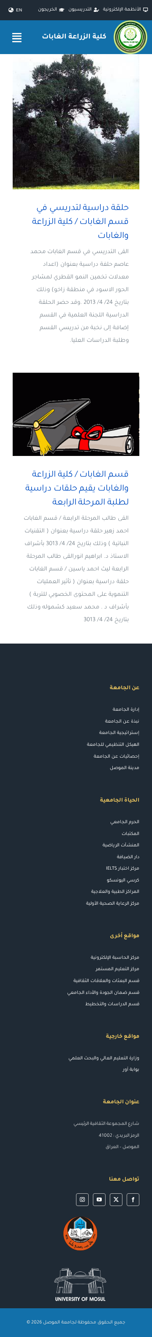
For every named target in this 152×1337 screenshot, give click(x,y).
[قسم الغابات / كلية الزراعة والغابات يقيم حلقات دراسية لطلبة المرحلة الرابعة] (76, 414)
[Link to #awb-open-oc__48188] (17, 37)
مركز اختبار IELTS (122, 868)
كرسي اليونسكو (123, 880)
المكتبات (130, 834)
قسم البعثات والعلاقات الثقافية (106, 981)
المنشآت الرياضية (121, 845)
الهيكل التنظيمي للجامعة (113, 745)
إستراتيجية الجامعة (119, 733)
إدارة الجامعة (126, 709)
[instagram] (82, 1199)
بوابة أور (131, 1069)
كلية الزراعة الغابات (74, 37)
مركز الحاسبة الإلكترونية (115, 957)
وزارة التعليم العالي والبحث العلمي (103, 1058)
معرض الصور (63, 121)
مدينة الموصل (124, 768)
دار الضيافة (128, 857)
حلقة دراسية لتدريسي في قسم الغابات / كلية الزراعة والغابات (88, 121)
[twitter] (116, 1199)
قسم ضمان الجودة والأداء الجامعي (103, 993)
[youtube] (99, 1199)
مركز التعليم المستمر (117, 969)
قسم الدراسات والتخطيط (112, 1004)
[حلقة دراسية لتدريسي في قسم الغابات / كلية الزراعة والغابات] (76, 121)
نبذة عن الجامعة (122, 721)
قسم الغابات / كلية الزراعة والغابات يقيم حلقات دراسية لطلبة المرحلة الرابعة (88, 414)
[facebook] (133, 1199)
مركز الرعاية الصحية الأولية (112, 903)
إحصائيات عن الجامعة (116, 756)
